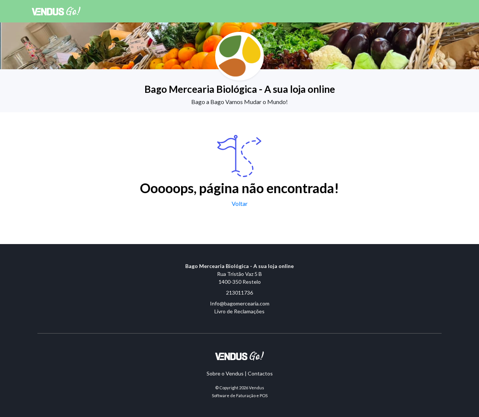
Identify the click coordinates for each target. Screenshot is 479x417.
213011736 (239, 292)
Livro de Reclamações (239, 311)
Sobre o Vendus (225, 373)
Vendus (256, 387)
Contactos (260, 373)
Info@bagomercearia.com (239, 303)
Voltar (240, 203)
